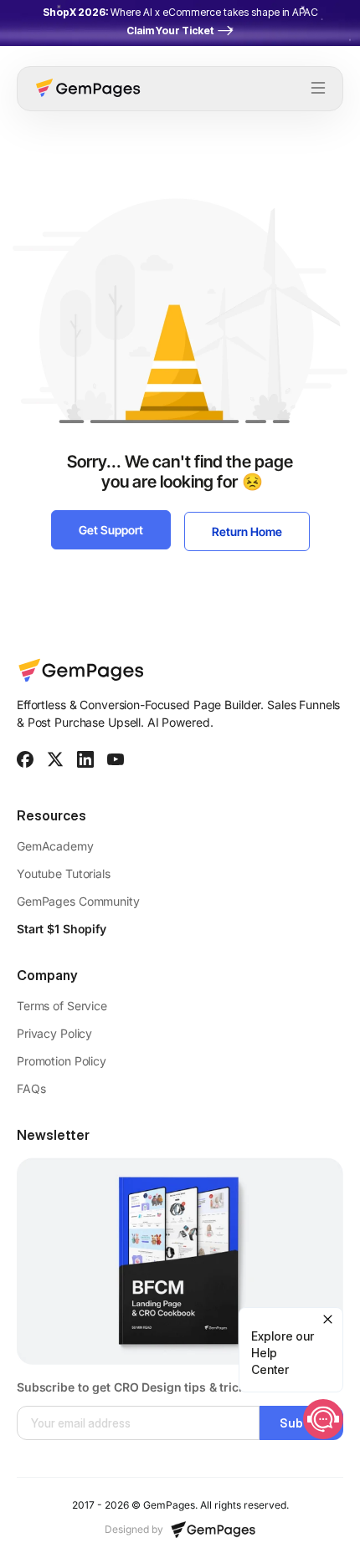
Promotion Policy (61, 1061)
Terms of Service (62, 1006)
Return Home (247, 531)
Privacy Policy (54, 1033)
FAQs (31, 1088)
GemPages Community (78, 901)
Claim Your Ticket (169, 30)
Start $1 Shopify (61, 929)
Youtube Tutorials (64, 873)
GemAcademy (57, 846)
